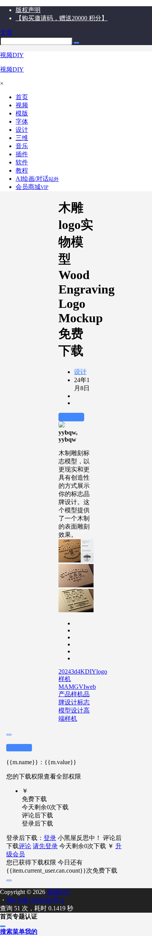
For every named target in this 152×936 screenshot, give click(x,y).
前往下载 (71, 417)
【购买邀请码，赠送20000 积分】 (62, 18)
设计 (80, 371)
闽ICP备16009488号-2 (35, 900)
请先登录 (45, 846)
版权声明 (28, 10)
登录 (50, 838)
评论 (25, 846)
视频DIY (58, 892)
